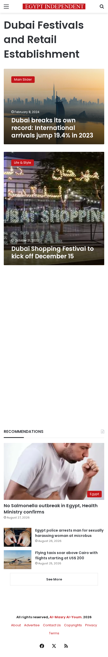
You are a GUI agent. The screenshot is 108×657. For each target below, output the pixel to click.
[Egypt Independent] (54, 6)
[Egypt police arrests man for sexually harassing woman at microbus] (17, 537)
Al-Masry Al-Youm (65, 617)
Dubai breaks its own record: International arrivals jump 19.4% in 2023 (52, 128)
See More (54, 579)
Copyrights (73, 625)
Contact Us (52, 625)
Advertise (32, 625)
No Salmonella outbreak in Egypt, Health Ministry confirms (51, 508)
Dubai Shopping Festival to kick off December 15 (52, 252)
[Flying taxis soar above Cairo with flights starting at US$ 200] (17, 559)
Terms (54, 633)
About (16, 625)
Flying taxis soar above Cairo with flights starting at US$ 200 (66, 555)
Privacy (91, 625)
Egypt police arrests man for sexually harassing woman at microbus (69, 533)
